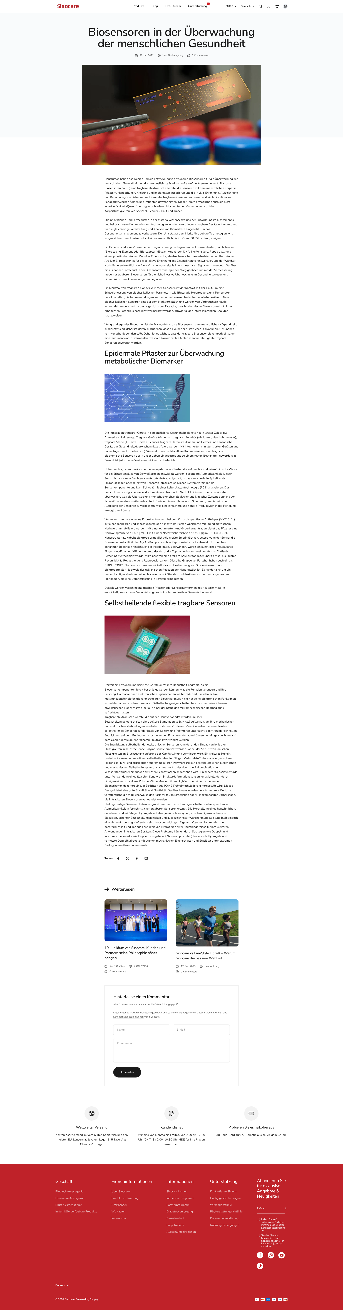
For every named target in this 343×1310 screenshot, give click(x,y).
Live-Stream (173, 6)
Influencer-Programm (180, 1198)
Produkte (139, 6)
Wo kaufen (118, 1212)
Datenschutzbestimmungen (128, 1016)
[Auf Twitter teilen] (127, 858)
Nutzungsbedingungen (224, 1225)
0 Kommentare (200, 55)
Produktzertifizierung (124, 1198)
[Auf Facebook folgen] (260, 1255)
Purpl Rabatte (175, 1225)
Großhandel (119, 1205)
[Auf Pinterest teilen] (136, 858)
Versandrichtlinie (221, 1205)
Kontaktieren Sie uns (223, 1191)
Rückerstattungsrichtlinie (226, 1212)
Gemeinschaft (175, 1218)
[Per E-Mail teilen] (146, 858)
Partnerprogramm (178, 1205)
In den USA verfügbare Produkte (76, 1212)
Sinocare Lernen (176, 1191)
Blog (155, 6)
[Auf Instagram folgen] (271, 1255)
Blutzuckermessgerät (69, 1191)
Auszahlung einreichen (181, 1232)
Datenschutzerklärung (273, 1227)
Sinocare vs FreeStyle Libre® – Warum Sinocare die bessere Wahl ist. (205, 956)
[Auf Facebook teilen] (118, 858)
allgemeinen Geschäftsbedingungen (202, 1012)
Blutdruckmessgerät (68, 1205)
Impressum (118, 1218)
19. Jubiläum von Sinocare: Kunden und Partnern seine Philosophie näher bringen (135, 952)
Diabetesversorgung (179, 1212)
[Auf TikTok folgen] (260, 1266)
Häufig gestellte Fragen (225, 1198)
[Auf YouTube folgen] (281, 1255)
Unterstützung (197, 6)
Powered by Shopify (87, 1299)
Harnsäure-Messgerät (69, 1198)
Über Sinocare (120, 1191)
